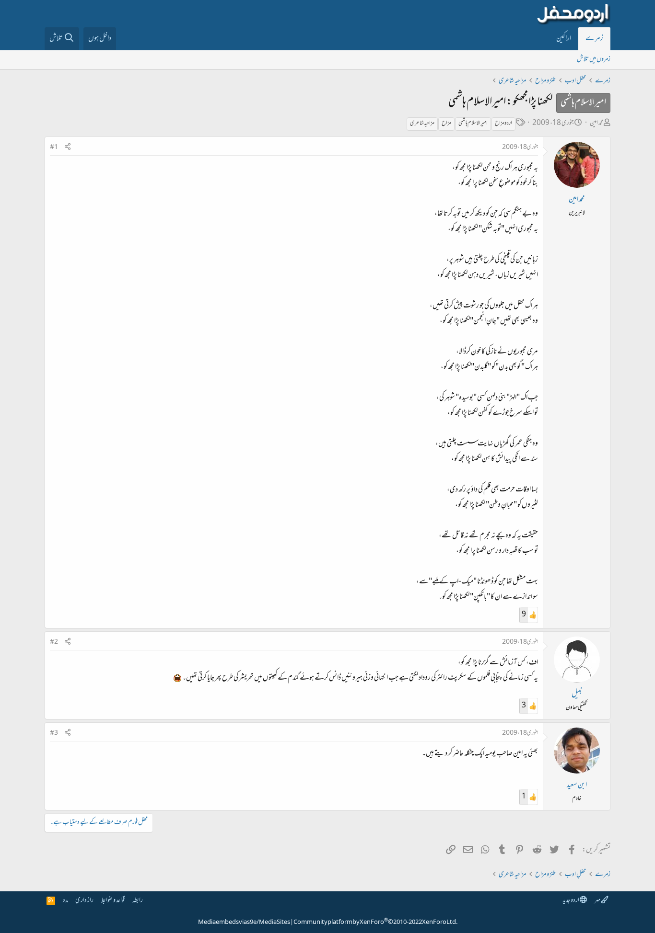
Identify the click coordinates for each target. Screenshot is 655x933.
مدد (65, 900)
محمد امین (596, 123)
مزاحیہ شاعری (422, 123)
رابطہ (137, 900)
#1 (54, 147)
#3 (54, 733)
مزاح (446, 123)
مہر (598, 900)
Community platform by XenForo (375, 922)
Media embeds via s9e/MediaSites (244, 922)
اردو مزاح (503, 123)
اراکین (563, 39)
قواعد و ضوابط (113, 900)
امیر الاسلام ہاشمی (473, 123)
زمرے (594, 39)
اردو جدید (571, 900)
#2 (54, 642)
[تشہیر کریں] (67, 147)
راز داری (84, 900)
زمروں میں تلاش (593, 59)
